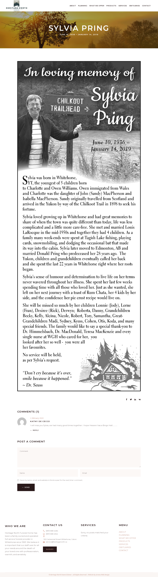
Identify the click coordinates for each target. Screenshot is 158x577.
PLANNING (124, 535)
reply (36, 430)
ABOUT (122, 532)
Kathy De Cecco (40, 421)
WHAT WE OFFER (127, 538)
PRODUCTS (124, 541)
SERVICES (123, 544)
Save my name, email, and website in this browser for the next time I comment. (51, 480)
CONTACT (123, 550)
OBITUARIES (125, 547)
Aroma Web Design (102, 575)
